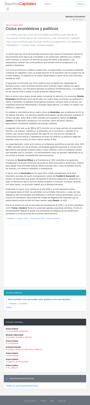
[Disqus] (45, 255)
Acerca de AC (30, 401)
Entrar (9, 307)
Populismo (11, 218)
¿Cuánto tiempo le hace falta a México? (25, 349)
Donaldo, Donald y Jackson (19, 337)
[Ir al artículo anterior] (71, 19)
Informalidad (13, 355)
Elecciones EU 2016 (37, 218)
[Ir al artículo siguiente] (84, 19)
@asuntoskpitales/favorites (22, 378)
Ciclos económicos (53, 218)
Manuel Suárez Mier (14, 25)
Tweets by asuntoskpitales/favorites (22, 385)
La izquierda (12, 343)
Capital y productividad (17, 361)
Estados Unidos (22, 218)
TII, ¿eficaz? (12, 368)
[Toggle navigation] (8, 9)
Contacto (61, 401)
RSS (52, 401)
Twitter (43, 401)
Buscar (81, 4)
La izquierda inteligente (17, 331)
